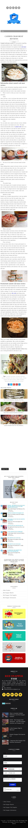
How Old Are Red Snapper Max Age (15, 525)
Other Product (20, 379)
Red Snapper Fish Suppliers (14, 537)
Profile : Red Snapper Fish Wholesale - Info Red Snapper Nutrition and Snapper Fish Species (16, 506)
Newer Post (5, 469)
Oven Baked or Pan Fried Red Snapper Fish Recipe (16, 519)
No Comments (10, 511)
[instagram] (10, 8)
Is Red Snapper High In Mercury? (15, 531)
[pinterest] (19, 8)
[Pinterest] (20, 694)
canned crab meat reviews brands (14, 378)
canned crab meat (11, 376)
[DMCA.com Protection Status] (6, 703)
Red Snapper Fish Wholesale (14, 544)
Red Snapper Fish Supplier (10, 595)
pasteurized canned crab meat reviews (14, 381)
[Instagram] (16, 694)
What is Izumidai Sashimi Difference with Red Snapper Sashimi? (17, 715)
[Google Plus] (12, 694)
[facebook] (7, 8)
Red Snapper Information (9, 597)
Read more (10, 510)
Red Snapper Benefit (8, 592)
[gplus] (13, 8)
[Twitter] (8, 694)
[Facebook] (4, 694)
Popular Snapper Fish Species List (16, 513)
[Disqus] (14, 445)
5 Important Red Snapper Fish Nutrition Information (15, 550)
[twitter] (16, 8)
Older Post (22, 469)
